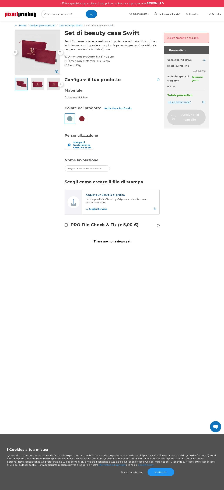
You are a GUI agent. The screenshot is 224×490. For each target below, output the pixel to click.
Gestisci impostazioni (131, 472)
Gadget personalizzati (42, 25)
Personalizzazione (81, 135)
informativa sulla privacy (112, 464)
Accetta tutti (161, 472)
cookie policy (145, 464)
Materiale (73, 90)
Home (22, 25)
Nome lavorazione (81, 160)
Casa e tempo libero (70, 25)
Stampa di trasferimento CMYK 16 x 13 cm (82, 145)
